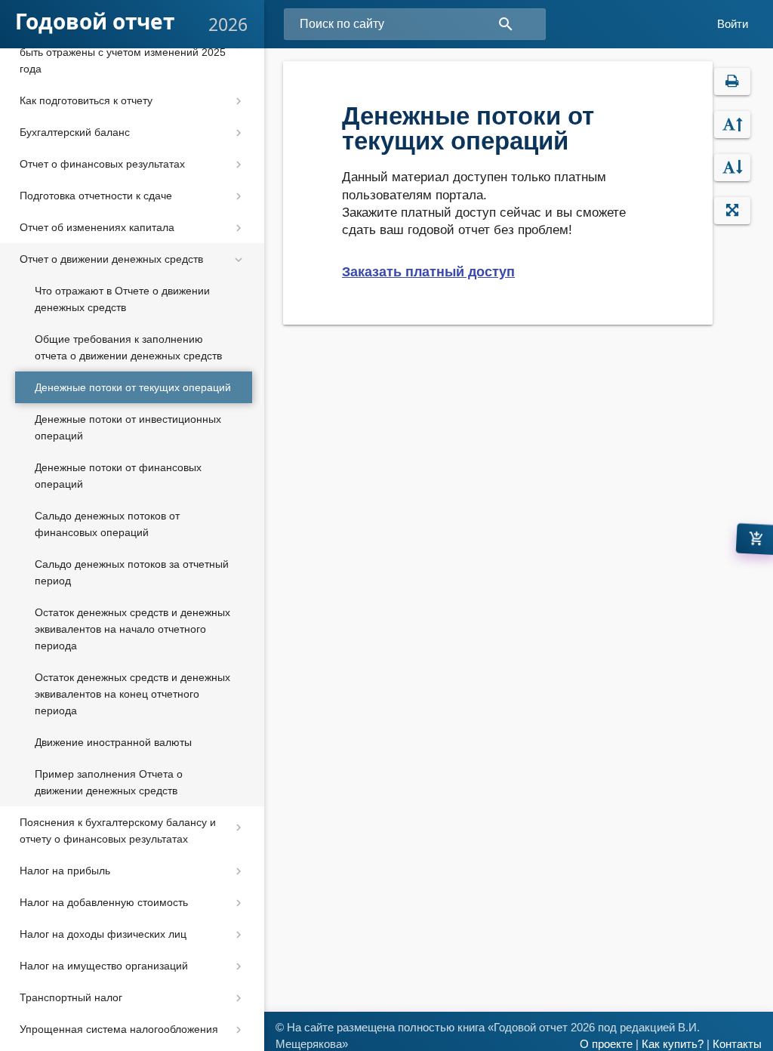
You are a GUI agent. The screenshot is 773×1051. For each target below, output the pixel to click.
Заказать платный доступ (428, 271)
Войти (732, 24)
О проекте (606, 1044)
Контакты (737, 1044)
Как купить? (673, 1044)
